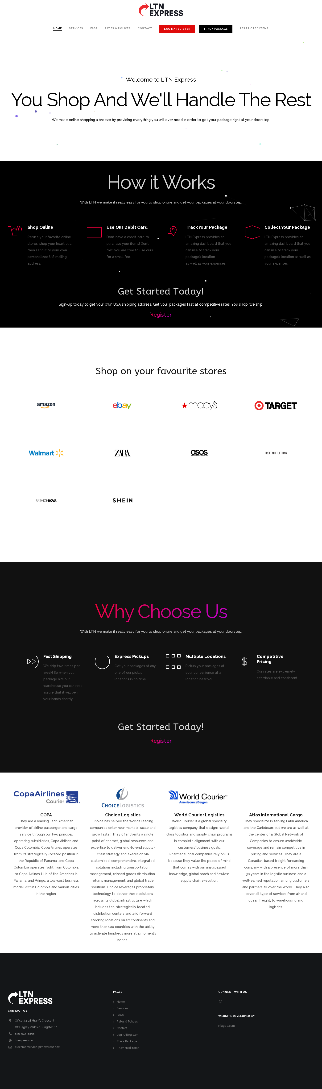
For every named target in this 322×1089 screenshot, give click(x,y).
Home (121, 1001)
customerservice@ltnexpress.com (38, 1047)
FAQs (120, 1015)
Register (161, 315)
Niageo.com (226, 1025)
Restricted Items (128, 1048)
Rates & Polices (127, 1021)
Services (122, 1008)
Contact (122, 1028)
